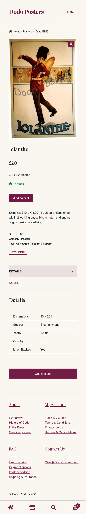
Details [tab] (15, 271)
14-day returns (48, 217)
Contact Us (55, 449)
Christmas (22, 243)
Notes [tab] (14, 282)
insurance (30, 477)
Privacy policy (54, 427)
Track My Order (55, 417)
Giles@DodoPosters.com (61, 462)
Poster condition (19, 472)
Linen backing (18, 462)
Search (54, 507)
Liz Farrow (16, 417)
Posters (27, 31)
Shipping (14, 477)
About (14, 404)
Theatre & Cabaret (41, 243)
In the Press (17, 427)
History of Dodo (19, 422)
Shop (32, 507)
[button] (71, 44)
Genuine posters (20, 432)
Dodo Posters (26, 11)
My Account (55, 404)
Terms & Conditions (58, 422)
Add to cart (21, 198)
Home (16, 31)
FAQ (13, 449)
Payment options (20, 467)
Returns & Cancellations (60, 432)
